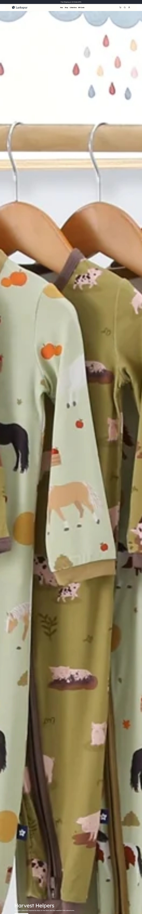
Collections (73, 7)
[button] (123, 7)
